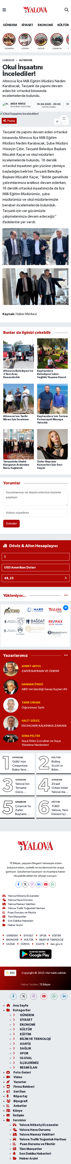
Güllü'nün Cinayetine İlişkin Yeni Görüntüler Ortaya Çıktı (20, 766)
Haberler (8, 60)
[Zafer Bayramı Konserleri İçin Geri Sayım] (52, 444)
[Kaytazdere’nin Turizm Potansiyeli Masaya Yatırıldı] (52, 398)
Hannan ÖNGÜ (32, 684)
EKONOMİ (45, 25)
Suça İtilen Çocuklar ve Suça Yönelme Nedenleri (41, 743)
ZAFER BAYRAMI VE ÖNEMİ (40, 671)
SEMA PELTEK (31, 736)
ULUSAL (25, 1058)
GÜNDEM (10, 25)
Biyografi (20, 1101)
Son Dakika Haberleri (20, 920)
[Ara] (67, 10)
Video (17, 1077)
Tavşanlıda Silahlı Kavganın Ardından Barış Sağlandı (16, 464)
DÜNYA (25, 944)
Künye (17, 1110)
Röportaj (20, 1096)
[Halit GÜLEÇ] (10, 723)
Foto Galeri (22, 1072)
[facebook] (13, 996)
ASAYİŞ (40, 944)
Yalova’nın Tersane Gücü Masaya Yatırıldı (22, 788)
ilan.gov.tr (57, 944)
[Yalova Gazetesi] (35, 10)
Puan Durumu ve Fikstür (22, 912)
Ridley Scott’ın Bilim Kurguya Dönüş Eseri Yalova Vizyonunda (59, 766)
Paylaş (11, 120)
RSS (12, 972)
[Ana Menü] (4, 10)
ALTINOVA (25, 60)
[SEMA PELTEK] (10, 738)
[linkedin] (64, 996)
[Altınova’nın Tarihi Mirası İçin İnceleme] (18, 398)
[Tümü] (66, 595)
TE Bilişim (44, 984)
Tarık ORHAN (31, 702)
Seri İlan (19, 1091)
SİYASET (27, 25)
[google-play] (35, 954)
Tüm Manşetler (17, 916)
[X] (25, 884)
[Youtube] (46, 884)
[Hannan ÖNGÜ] (10, 686)
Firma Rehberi (23, 1086)
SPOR (43, 935)
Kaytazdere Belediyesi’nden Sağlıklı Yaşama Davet (51, 374)
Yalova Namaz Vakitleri (21, 904)
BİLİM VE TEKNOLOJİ (51, 939)
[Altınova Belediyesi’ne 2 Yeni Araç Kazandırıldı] (18, 353)
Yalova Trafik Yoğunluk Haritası (26, 908)
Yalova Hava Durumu (20, 900)
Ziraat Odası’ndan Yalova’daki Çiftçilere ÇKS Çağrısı (59, 788)
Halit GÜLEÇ (31, 720)
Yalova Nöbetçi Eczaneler (23, 895)
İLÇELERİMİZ (29, 1062)
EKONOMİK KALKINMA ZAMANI (44, 725)
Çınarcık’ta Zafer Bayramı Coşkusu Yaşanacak (23, 810)
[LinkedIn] (39, 884)
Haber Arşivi (15, 925)
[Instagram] (32, 884)
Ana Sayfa (20, 1005)
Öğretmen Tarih (33, 707)
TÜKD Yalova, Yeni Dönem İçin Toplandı (59, 810)
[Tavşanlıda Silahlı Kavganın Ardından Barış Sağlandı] (18, 444)
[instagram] (33, 996)
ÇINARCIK (20, 802)
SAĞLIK (10, 944)
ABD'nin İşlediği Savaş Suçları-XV (44, 689)
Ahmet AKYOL (31, 666)
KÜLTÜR (63, 25)
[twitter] (23, 996)
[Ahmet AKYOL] (10, 668)
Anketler (20, 1105)
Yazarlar (19, 1082)
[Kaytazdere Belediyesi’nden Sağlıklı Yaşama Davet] (52, 353)
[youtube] (44, 996)
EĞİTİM (55, 802)
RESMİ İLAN (28, 1067)
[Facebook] (18, 884)
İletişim (18, 1115)
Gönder (11, 523)
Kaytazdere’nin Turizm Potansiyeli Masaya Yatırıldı (52, 419)
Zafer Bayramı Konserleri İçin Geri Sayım (49, 464)
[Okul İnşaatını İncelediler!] (35, 114)
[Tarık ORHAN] (10, 705)
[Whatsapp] (52, 884)
